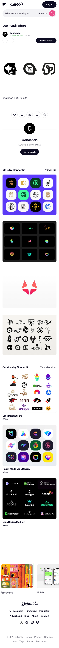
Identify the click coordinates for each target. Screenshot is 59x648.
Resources (41, 641)
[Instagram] (32, 622)
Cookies (48, 637)
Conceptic (14, 33)
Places (30, 641)
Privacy (38, 637)
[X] (21, 622)
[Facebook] (26, 622)
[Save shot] (11, 40)
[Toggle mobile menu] (4, 4)
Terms (28, 637)
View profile (50, 169)
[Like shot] (5, 40)
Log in (49, 4)
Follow (27, 36)
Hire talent (31, 611)
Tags (21, 641)
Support (45, 616)
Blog (26, 616)
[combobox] (20, 13)
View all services (48, 367)
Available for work (16, 36)
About (35, 616)
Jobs (14, 641)
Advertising (16, 616)
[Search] (52, 13)
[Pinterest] (37, 622)
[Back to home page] (16, 4)
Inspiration (44, 611)
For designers (16, 611)
